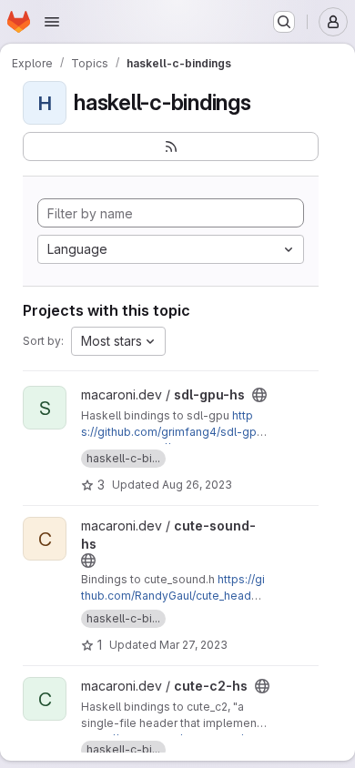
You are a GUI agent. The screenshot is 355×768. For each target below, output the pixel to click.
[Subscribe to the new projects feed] (171, 146)
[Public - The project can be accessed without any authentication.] (259, 395)
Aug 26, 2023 (197, 484)
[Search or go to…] (284, 22)
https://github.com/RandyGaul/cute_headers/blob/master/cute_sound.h (173, 595)
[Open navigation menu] (51, 21)
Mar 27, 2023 (193, 645)
